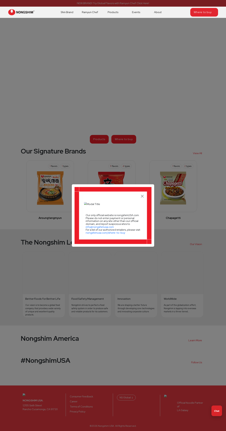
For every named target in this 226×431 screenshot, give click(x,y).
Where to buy (203, 12)
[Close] (142, 196)
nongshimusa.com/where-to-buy (105, 232)
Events (136, 12)
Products (113, 12)
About (158, 12)
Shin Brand (67, 12)
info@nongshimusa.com (100, 227)
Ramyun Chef (90, 12)
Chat (216, 410)
